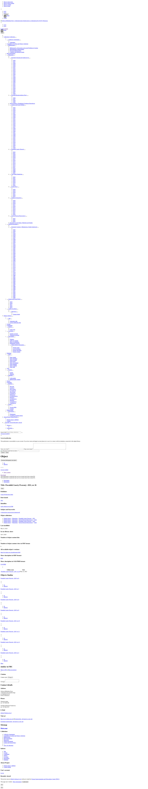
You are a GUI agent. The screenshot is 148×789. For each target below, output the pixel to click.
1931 (14, 67)
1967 (14, 257)
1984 (14, 281)
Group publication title (15, 322)
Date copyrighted (14, 363)
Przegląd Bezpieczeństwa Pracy (19, 95)
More (2, 663)
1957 (14, 92)
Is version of (13, 390)
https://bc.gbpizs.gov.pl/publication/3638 (10, 552)
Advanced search (5, 433)
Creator (8, 324)
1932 (14, 68)
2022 (14, 152)
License (12, 408)
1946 (14, 131)
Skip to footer (7, 6)
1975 (14, 268)
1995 (14, 296)
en (4, 11)
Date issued (12, 361)
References (12, 394)
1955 (14, 89)
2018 (14, 157)
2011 (14, 167)
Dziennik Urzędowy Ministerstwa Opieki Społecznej (24, 227)
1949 (14, 81)
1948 (14, 80)
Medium (12, 374)
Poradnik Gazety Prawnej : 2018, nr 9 (10, 610)
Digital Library (7, 518)
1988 (14, 286)
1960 (14, 247)
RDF (2, 558)
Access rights (13, 407)
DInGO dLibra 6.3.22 (16, 779)
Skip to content (7, 4)
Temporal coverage (14, 335)
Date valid (12, 367)
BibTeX (6, 464)
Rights (10, 404)
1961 (14, 249)
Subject (10, 326)
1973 (14, 265)
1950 (14, 82)
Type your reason (28, 449)
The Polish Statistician (17, 174)
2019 (14, 156)
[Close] (1, 435)
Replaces (12, 397)
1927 (14, 62)
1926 (14, 60)
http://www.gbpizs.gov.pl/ (7, 719)
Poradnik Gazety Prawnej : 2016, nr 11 (10, 631)
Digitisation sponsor (15, 343)
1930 (14, 66)
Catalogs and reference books (17, 52)
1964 (14, 253)
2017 (14, 159)
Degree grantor (16, 351)
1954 (14, 88)
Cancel (2, 452)
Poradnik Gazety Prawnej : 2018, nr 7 (10, 589)
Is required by (13, 401)
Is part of (12, 388)
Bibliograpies (11, 45)
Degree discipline (17, 350)
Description (11, 336)
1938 (14, 77)
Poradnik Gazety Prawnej (17, 149)
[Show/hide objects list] (15, 37)
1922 (14, 107)
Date (9, 354)
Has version (13, 389)
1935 (14, 73)
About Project (7, 417)
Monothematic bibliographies (17, 49)
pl (5, 11)
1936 (14, 74)
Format (10, 369)
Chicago (3, 681)
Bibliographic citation (15, 379)
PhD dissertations (11, 53)
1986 (14, 283)
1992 (14, 292)
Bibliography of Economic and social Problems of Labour (24, 48)
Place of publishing (14, 342)
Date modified (13, 364)
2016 (14, 160)
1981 (14, 277)
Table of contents (14, 340)
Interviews (14, 311)
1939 (14, 78)
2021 (14, 153)
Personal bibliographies (15, 50)
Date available (13, 365)
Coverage (10, 331)
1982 (14, 278)
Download (3, 475)
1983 (14, 279)
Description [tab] (6, 480)
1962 (14, 250)
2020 (14, 154)
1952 (14, 85)
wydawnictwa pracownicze (7, 512)
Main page (4, 728)
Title (9, 318)
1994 (14, 295)
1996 (14, 297)
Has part (12, 386)
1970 (14, 261)
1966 (14, 256)
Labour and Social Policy (14, 299)
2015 (14, 161)
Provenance (11, 411)
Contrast (6, 14)
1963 (14, 252)
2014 (14, 163)
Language (9, 382)
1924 (14, 110)
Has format (12, 392)
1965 (14, 254)
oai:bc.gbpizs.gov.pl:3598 (7, 506)
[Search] (22, 432)
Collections (6, 37)
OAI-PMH (3, 564)
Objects (9, 425)
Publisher (9, 353)
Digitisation (12, 414)
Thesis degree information (17, 345)
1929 (14, 64)
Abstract (12, 339)
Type (8, 368)
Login (5, 18)
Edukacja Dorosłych (16, 197)
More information (17, 781)
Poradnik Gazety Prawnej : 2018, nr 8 (10, 599)
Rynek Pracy (14, 186)
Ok (2, 784)
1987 (14, 285)
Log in (2, 773)
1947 (14, 132)
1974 (14, 267)
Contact (9, 421)
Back (2, 32)
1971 (14, 263)
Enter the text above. (13, 450)
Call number (13, 378)
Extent (11, 372)
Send (7, 452)
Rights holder (10, 410)
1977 (14, 271)
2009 (14, 170)
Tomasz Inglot (16, 314)
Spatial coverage (14, 333)
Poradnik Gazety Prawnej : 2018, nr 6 (10, 578)
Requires (12, 400)
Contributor (9, 325)
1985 (14, 282)
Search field (3, 432)
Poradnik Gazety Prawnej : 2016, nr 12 (10, 642)
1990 (14, 289)
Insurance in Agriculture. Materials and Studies (21, 222)
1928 (14, 63)
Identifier (10, 375)
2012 (14, 166)
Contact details (7, 767)
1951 (14, 84)
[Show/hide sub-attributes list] (7, 331)
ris (4, 463)
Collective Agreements (14, 39)
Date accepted (13, 360)
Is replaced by (13, 399)
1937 (14, 75)
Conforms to (13, 403)
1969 (14, 260)
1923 (14, 109)
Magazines (11, 55)
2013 (14, 164)
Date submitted (13, 358)
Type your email (5, 449)
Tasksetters (12, 42)
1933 (14, 70)
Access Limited (4, 469)
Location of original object (16, 415)
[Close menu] (1, 22)
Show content (7, 472)
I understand (25, 781)
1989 (14, 288)
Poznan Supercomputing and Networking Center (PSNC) (46, 779)
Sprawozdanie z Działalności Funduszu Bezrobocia (22, 103)
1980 (14, 275)
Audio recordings (12, 308)
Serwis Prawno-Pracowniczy (18, 215)
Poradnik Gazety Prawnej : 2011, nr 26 (10, 571)
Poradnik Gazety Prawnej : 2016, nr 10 (10, 621)
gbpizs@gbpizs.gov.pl (6, 713)
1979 (14, 274)
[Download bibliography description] (1, 593)
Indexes (6, 315)
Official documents (13, 224)
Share (8, 15)
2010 (14, 168)
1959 (14, 246)
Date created (13, 357)
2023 (14, 221)
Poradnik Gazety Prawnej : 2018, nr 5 (10, 652)
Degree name (16, 347)
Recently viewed (9, 422)
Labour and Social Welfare (18, 105)
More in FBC (4, 670)
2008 (14, 171)
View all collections (8, 745)
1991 (14, 290)
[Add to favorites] (1, 467)
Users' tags (12, 329)
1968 (14, 259)
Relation (10, 383)
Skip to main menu (8, 2)
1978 (14, 272)
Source (8, 381)
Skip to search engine (9, 3)
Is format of (12, 393)
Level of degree (17, 349)
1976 (14, 270)
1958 (14, 93)
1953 (14, 86)
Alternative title (13, 321)
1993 (14, 293)
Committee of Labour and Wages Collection (17, 43)
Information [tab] (6, 481)
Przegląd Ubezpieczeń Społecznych (20, 57)
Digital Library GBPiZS (13, 419)
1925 (14, 111)
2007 (14, 172)
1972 (14, 264)
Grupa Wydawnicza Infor (7, 494)
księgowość (17, 512)
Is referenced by (14, 396)
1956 (14, 91)
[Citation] (2, 467)
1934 (14, 71)
